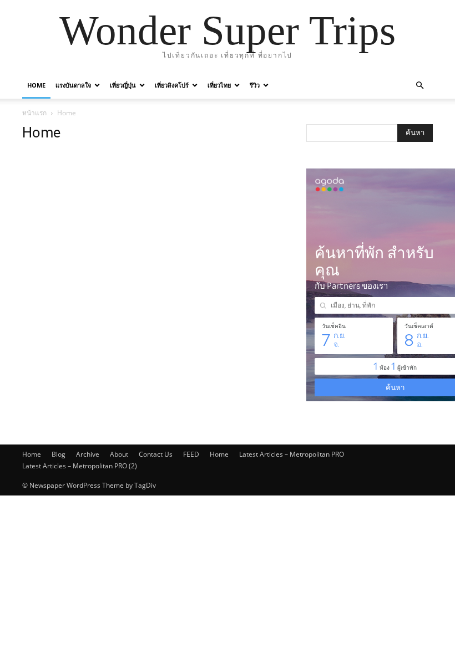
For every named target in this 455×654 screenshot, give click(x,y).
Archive (87, 454)
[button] (419, 85)
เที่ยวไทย (219, 85)
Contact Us (156, 454)
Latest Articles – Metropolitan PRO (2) (79, 466)
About (119, 454)
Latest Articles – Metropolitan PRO (291, 454)
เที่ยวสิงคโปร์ (172, 85)
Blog (58, 454)
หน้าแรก (34, 112)
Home (36, 85)
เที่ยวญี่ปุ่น (123, 85)
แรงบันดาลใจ (73, 85)
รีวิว (255, 85)
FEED (191, 454)
